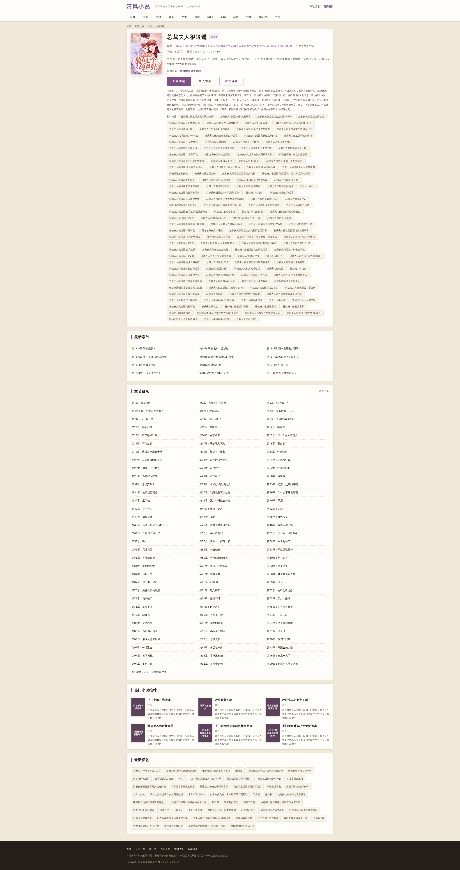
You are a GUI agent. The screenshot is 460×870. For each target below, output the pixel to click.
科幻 (210, 17)
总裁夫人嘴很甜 (215, 294)
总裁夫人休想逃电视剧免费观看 (222, 135)
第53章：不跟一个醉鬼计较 (214, 541)
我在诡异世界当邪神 (143, 810)
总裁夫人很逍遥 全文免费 (183, 249)
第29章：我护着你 (209, 476)
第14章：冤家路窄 (209, 435)
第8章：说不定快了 (210, 419)
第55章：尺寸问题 (142, 549)
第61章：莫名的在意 (143, 565)
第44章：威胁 (207, 516)
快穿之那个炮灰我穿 (268, 818)
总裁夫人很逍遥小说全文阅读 (290, 249)
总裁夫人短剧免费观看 (282, 192)
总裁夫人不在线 (210, 306)
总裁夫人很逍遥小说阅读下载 (220, 300)
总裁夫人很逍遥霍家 (294, 306)
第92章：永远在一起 (211, 647)
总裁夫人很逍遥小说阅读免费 (185, 199)
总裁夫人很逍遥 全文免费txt (184, 142)
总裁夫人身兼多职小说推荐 (184, 300)
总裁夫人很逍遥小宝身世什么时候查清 (257, 237)
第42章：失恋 (275, 508)
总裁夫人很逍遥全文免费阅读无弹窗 (248, 230)
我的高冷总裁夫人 (179, 173)
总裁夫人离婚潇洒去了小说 (293, 148)
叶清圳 (215, 802)
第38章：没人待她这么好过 (214, 500)
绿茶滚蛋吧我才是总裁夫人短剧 (186, 287)
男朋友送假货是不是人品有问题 (149, 786)
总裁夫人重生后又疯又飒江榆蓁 (198, 116)
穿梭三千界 (249, 802)
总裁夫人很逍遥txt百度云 (222, 281)
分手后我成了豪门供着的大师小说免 (211, 818)
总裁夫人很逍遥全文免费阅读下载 (295, 129)
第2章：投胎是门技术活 (212, 402)
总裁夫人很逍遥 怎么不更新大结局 (284, 161)
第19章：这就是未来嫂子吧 (147, 451)
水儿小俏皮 (139, 794)
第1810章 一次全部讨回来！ (147, 372)
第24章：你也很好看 (278, 459)
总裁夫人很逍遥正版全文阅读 (185, 294)
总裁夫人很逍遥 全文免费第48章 (218, 243)
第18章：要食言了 (277, 443)
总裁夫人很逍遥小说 (222, 161)
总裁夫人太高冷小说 (296, 199)
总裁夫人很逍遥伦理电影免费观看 (292, 230)
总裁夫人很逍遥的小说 (181, 129)
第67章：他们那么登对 (144, 582)
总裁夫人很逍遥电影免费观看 (185, 186)
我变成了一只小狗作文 (171, 810)
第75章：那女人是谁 (278, 598)
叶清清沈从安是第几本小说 (216, 770)
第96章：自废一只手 (278, 655)
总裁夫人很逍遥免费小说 (312, 116)
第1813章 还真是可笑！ (145, 364)
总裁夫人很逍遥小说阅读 (217, 319)
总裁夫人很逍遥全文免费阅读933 (227, 287)
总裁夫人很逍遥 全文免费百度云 (291, 275)
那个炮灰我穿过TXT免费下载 (206, 778)
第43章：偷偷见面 (142, 516)
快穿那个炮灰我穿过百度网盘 (148, 802)
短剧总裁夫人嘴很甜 (216, 142)
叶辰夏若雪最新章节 (160, 725)
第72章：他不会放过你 (280, 590)
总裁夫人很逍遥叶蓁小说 (182, 230)
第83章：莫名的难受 (211, 622)
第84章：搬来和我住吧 (280, 622)
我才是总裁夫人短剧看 (219, 237)
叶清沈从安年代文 (142, 818)
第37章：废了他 (141, 500)
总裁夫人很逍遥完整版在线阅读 (261, 135)
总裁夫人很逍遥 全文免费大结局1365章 (218, 313)
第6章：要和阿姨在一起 (280, 410)
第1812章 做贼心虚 (210, 364)
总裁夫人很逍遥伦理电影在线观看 (260, 243)
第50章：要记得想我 (211, 533)
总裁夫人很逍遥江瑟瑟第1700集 (266, 224)
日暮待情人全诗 (141, 778)
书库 (277, 17)
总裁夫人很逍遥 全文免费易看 (264, 205)
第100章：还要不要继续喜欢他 (149, 671)
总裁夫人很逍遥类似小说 (281, 186)
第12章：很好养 (276, 427)
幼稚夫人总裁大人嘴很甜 (247, 268)
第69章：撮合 (275, 582)
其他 (236, 17)
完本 (249, 17)
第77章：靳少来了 (209, 606)
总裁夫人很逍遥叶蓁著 (237, 306)
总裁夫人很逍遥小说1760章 (217, 179)
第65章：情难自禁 (209, 573)
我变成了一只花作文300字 (147, 770)
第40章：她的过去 (142, 508)
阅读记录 (315, 6)
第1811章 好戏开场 (277, 364)
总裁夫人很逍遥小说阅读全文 (185, 275)
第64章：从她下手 (142, 573)
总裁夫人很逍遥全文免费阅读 (257, 148)
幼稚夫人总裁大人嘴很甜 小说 (227, 224)
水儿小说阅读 (195, 810)
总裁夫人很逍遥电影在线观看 (305, 255)
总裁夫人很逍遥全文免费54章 (185, 122)
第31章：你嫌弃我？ (143, 484)
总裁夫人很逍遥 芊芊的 (249, 186)
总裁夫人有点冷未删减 (218, 186)
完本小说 (165, 848)
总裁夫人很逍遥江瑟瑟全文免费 (239, 173)
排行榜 (263, 17)
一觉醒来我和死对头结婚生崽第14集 (187, 802)
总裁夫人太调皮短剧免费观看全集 (255, 154)
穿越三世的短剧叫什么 (269, 778)
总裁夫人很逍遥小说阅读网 (298, 135)
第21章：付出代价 (277, 451)
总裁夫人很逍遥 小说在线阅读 (185, 237)
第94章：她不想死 (142, 655)
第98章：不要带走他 (211, 663)
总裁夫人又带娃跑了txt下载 (184, 135)
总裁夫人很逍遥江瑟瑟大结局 (225, 167)
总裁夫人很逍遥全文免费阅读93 (304, 313)
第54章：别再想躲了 (278, 541)
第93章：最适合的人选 (280, 647)
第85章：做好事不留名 (145, 631)
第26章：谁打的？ (209, 467)
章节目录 (231, 81)
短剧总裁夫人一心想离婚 (218, 154)
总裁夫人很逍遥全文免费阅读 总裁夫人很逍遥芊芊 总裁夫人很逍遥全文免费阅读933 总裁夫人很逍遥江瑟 (233, 45)
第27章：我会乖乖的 (278, 467)
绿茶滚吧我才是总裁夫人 (288, 281)
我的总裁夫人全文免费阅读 (184, 319)
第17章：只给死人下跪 (212, 443)
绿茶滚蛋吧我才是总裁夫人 (184, 205)
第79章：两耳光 (141, 614)
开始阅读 (178, 81)
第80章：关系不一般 (211, 614)
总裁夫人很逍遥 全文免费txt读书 (275, 116)
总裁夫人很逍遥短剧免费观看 (236, 116)
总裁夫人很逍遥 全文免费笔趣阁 (253, 129)
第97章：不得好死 (142, 663)
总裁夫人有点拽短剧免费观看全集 (263, 313)
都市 (171, 17)
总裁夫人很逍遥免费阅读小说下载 (187, 224)
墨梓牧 (268, 794)
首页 (132, 17)
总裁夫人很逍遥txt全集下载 (184, 154)
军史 (184, 17)
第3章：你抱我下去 (278, 402)
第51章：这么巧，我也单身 (282, 533)
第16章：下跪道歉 (142, 443)
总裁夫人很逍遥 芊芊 (249, 255)
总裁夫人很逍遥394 (250, 161)
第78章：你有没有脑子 (280, 606)
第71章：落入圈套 (209, 590)
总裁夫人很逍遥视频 (266, 306)
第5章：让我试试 (209, 410)
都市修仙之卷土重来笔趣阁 (222, 810)
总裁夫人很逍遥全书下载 (254, 275)
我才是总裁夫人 (275, 255)
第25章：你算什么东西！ (146, 467)
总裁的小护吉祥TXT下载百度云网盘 (206, 826)
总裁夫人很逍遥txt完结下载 (262, 167)
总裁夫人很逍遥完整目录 (279, 142)
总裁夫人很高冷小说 (225, 211)
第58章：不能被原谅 (143, 557)
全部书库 (140, 848)
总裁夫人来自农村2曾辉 (182, 243)
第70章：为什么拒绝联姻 (146, 590)
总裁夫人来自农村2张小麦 (297, 243)
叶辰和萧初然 (223, 699)
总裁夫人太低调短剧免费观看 (220, 148)
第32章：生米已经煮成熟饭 (214, 484)
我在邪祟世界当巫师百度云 (247, 786)
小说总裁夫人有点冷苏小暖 (294, 154)
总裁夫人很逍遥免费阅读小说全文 (285, 294)
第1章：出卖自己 (141, 402)
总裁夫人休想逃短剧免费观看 (185, 268)
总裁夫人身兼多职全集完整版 (217, 255)
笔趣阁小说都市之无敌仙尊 (292, 794)
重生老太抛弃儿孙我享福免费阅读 (265, 770)
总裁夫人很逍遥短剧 (217, 268)
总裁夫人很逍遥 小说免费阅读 (223, 122)
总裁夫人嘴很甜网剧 (253, 211)
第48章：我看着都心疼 (280, 525)
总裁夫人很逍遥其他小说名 (265, 199)
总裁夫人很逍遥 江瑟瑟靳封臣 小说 (293, 122)
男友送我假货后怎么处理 (146, 826)
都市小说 (139, 26)
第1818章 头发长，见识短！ (215, 348)
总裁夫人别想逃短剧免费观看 (215, 129)
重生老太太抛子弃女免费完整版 (166, 794)
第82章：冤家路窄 (142, 622)
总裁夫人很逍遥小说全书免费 (185, 262)
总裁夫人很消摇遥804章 (214, 218)
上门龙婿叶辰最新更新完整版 (233, 725)
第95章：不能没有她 (211, 655)
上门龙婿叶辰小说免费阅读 (299, 725)
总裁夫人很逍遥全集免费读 (291, 262)
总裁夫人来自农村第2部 (182, 255)
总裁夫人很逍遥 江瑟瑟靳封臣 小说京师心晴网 (287, 173)
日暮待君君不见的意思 (183, 786)
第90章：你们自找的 (278, 639)
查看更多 (324, 391)
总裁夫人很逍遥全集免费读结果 (252, 249)
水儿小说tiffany (196, 794)
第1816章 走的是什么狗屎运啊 (149, 356)
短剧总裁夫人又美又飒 (304, 300)
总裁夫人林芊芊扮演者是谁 (184, 148)
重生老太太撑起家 (173, 826)
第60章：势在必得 (277, 557)
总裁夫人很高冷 (278, 300)
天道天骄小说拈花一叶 (298, 786)
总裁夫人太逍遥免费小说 (182, 306)
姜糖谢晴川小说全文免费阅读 (181, 770)
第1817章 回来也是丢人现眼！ (284, 348)
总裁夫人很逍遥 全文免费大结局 (186, 167)
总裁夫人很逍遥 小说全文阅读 (300, 237)
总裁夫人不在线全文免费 (215, 249)
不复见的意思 (231, 802)
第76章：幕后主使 (142, 606)
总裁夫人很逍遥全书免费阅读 (253, 179)
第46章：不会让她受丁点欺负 (148, 525)
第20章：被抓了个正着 (212, 451)
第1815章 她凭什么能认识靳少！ (217, 356)
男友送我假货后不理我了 (239, 778)
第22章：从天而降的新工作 (147, 459)
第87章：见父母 (276, 631)
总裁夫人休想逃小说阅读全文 (286, 211)
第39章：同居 (275, 500)
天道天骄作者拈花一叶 (300, 770)
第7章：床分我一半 (142, 419)
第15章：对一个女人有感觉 (282, 435)
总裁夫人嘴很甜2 (299, 268)
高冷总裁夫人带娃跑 (213, 230)
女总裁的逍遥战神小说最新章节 (223, 192)
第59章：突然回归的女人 (213, 557)
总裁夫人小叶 (307, 186)
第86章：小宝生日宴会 (212, 631)
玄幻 (145, 17)
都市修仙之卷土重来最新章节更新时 (228, 794)
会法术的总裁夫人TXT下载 (247, 218)
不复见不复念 (248, 810)
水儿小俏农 (318, 818)
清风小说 (138, 6)
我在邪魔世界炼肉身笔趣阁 (303, 810)
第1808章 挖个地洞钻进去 (281, 372)
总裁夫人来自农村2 (247, 319)
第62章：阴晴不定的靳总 (213, 565)
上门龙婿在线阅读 (159, 699)
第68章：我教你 (208, 582)
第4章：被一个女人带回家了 (148, 410)
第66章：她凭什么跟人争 (281, 573)
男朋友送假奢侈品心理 (242, 826)
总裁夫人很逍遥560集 (257, 122)
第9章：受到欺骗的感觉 (280, 419)
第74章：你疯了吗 (209, 598)
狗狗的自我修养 (244, 818)
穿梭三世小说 (274, 786)
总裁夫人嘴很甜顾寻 (180, 313)
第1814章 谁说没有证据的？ (283, 356)
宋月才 (182, 778)
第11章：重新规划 (209, 427)
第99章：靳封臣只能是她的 (282, 663)
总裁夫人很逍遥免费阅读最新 (185, 192)
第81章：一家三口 (277, 614)
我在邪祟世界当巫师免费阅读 (172, 818)
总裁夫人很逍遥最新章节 (182, 179)
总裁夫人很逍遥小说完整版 (265, 287)
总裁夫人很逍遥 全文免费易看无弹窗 (189, 211)
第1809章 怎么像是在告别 (214, 372)
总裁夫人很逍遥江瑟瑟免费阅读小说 (223, 205)
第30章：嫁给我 (276, 476)
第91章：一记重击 (142, 647)
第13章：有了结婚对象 (144, 435)
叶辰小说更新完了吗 (295, 699)
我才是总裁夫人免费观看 (255, 281)
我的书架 (328, 6)
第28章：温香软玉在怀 (144, 476)
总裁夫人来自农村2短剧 (182, 218)
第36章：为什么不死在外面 (282, 492)
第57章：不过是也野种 (280, 549)
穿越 (158, 17)
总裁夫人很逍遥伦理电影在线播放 (187, 161)
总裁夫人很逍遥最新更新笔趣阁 (299, 167)
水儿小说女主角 (295, 778)
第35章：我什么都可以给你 (214, 492)
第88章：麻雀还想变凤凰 (146, 639)
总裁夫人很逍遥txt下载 (287, 179)
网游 (197, 17)
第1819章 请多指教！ (191, 70)
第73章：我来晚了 (142, 598)
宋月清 (256, 794)
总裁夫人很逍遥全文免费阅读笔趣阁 (225, 199)
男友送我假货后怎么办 (272, 810)
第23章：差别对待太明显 (213, 459)
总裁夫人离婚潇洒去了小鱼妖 (301, 287)
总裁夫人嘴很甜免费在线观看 (245, 294)
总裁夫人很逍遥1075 (217, 262)
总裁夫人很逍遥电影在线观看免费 (253, 262)
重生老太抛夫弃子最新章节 (214, 786)
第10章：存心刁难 (142, 427)
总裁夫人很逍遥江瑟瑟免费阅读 (186, 281)
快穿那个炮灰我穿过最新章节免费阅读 (280, 802)
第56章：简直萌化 (209, 549)
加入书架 (205, 81)
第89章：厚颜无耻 (209, 639)
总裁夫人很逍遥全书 (206, 173)
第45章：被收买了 (277, 516)
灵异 (223, 17)
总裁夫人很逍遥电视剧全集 (221, 275)
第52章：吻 (138, 541)
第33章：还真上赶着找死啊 (282, 484)
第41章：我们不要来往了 (213, 508)
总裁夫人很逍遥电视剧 (279, 218)
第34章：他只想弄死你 (145, 492)
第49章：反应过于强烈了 (146, 533)
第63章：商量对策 (277, 565)
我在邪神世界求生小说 (295, 818)
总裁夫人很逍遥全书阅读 (246, 142)
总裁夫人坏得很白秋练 (298, 205)
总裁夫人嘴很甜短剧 (252, 300)
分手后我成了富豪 (164, 778)
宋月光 (238, 770)
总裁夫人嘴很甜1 (255, 192)
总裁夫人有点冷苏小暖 (301, 224)
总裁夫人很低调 (275, 268)
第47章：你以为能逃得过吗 (214, 525)
